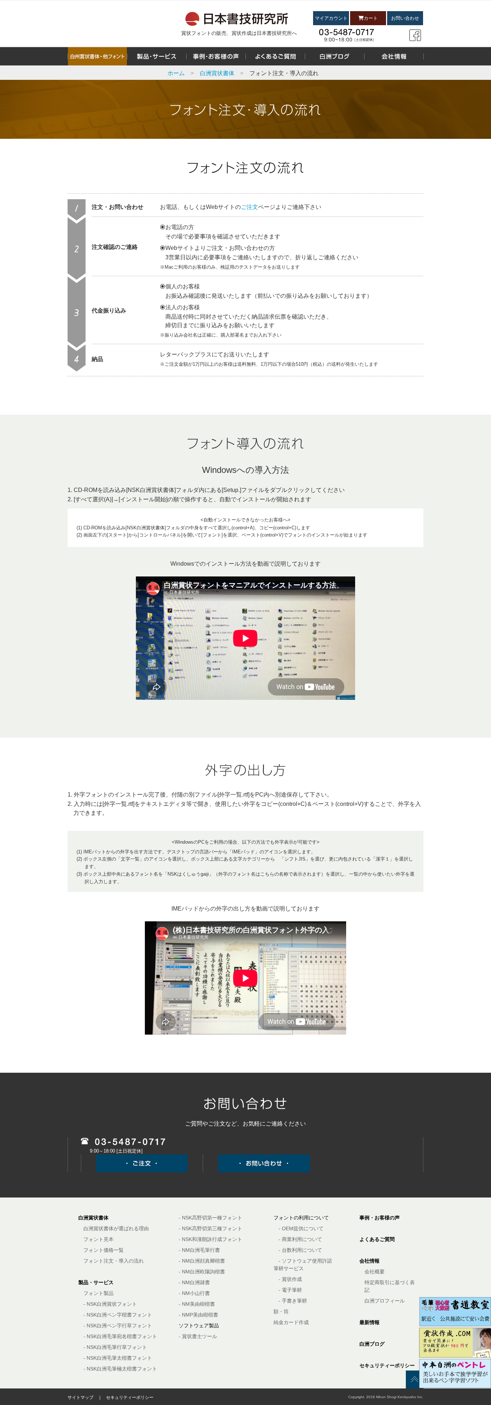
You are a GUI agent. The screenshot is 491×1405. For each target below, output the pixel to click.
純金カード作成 (291, 1322)
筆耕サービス (289, 1268)
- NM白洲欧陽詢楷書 (202, 1271)
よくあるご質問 (377, 1239)
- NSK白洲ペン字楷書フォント (117, 1315)
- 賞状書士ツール (198, 1336)
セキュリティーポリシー (387, 1365)
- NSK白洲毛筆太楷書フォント (117, 1358)
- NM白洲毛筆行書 (199, 1250)
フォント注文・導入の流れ (113, 1261)
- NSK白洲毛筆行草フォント (115, 1347)
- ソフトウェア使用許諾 (305, 1261)
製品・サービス (96, 1282)
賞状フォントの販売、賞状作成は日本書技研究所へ (239, 33)
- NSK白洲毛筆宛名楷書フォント (120, 1336)
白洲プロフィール (384, 1301)
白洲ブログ (372, 1344)
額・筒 (281, 1311)
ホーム (176, 73)
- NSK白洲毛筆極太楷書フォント (120, 1369)
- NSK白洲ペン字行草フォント (117, 1325)
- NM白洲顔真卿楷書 (202, 1261)
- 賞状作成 (290, 1279)
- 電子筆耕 (290, 1290)
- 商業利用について (300, 1239)
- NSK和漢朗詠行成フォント (210, 1239)
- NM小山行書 (194, 1293)
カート (371, 18)
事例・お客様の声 (379, 1218)
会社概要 (374, 1271)
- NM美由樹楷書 (197, 1304)
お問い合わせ (405, 18)
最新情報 (369, 1322)
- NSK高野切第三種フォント (210, 1228)
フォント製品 (98, 1293)
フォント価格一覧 (103, 1250)
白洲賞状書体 (217, 73)
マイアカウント (331, 18)
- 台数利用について (300, 1250)
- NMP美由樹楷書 (198, 1315)
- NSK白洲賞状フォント (110, 1304)
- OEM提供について (301, 1228)
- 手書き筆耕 (293, 1301)
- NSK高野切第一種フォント (210, 1218)
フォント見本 (98, 1239)
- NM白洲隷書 (194, 1282)
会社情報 (369, 1261)
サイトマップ (80, 1397)
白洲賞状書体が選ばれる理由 (116, 1228)
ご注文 (249, 207)
